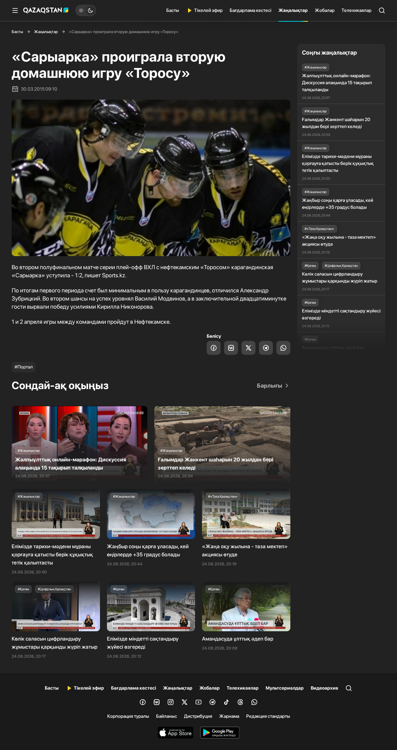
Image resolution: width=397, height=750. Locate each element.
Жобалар (325, 10)
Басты (172, 10)
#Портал (24, 367)
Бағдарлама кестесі (250, 10)
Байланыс (166, 716)
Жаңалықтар (293, 10)
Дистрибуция (198, 716)
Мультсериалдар (285, 688)
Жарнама (229, 716)
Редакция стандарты (268, 716)
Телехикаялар (356, 10)
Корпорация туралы (128, 716)
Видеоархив (324, 688)
